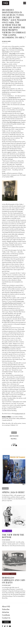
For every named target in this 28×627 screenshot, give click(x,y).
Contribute (6, 615)
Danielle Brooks (13, 97)
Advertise (5, 612)
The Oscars (14, 432)
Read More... (14, 438)
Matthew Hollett (7, 585)
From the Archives (6, 573)
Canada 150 (8, 531)
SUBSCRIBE (6, 622)
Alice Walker (12, 53)
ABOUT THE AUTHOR (14, 436)
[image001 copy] (14, 469)
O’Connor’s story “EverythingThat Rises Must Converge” (13, 302)
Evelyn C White (6, 41)
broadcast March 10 (20, 413)
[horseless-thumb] (14, 560)
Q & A (4, 531)
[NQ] (14, 516)
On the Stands (5, 488)
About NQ (6, 606)
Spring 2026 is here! (13, 492)
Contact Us (6, 618)
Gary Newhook (6, 539)
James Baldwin (5, 347)
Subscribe (5, 609)
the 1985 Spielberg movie (13, 122)
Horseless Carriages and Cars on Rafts (13, 580)
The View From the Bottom (13, 536)
